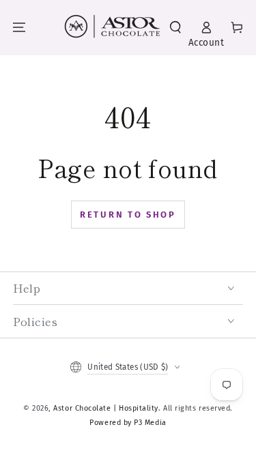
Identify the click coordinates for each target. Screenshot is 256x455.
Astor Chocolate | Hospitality (105, 408)
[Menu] (19, 27)
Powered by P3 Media (127, 422)
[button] (175, 27)
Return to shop (128, 214)
